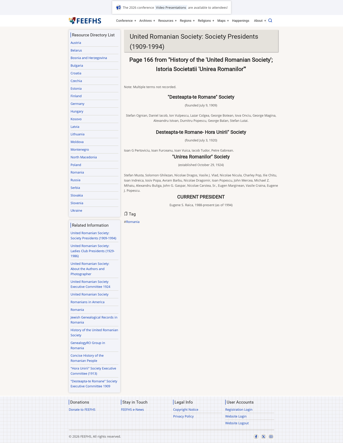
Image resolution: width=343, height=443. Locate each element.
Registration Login (238, 409)
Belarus (76, 50)
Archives (145, 20)
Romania (133, 222)
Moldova (77, 142)
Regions (185, 20)
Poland (76, 165)
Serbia (75, 187)
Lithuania (77, 134)
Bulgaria (77, 65)
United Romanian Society (89, 294)
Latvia (75, 126)
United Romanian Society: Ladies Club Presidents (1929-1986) (93, 251)
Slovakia (77, 195)
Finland (76, 96)
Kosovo (76, 119)
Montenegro (80, 149)
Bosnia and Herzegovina (89, 58)
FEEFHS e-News (132, 409)
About (258, 20)
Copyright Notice (185, 409)
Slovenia (77, 203)
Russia (75, 180)
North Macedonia (84, 157)
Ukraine (76, 210)
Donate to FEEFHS (82, 409)
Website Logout (237, 423)
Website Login (236, 416)
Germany (77, 103)
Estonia (76, 88)
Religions (204, 20)
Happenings (240, 20)
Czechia (76, 81)
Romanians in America (88, 302)
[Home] (85, 20)
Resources (165, 20)
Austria (76, 42)
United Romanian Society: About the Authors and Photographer (90, 268)
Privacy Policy (183, 416)
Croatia (76, 73)
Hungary (77, 111)
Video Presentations (171, 7)
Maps (221, 20)
